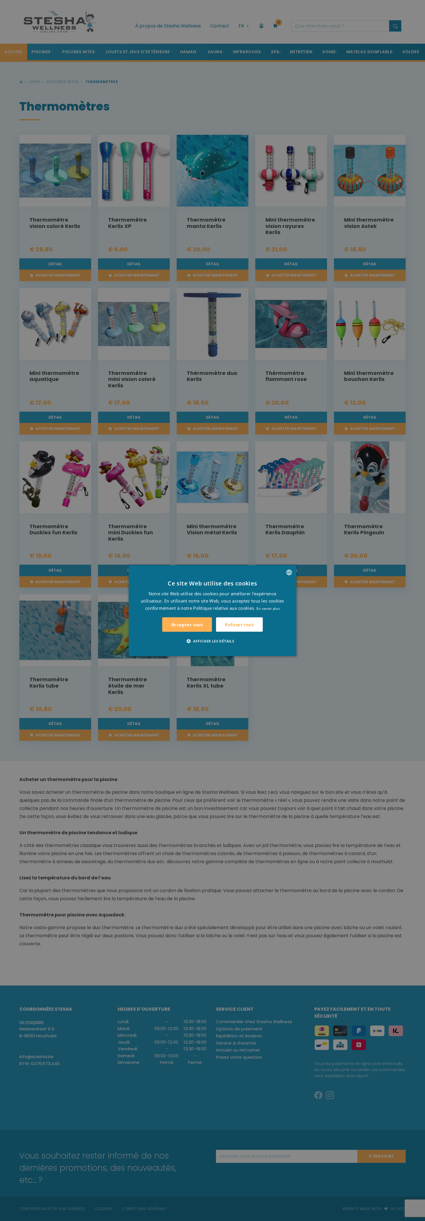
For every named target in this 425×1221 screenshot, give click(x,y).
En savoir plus (268, 608)
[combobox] (289, 572)
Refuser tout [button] (239, 624)
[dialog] (212, 610)
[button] (212, 641)
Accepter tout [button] (187, 624)
